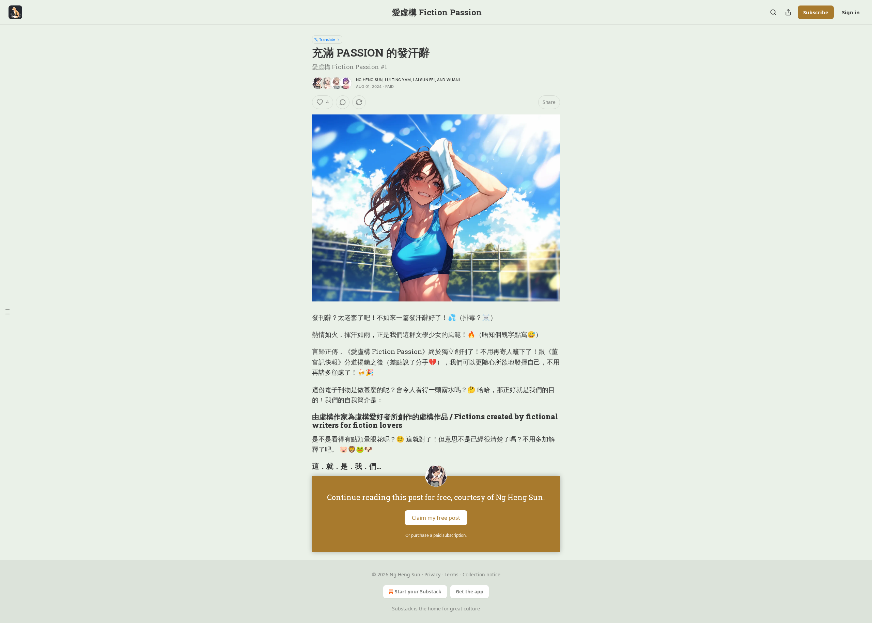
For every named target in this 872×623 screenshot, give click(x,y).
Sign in (851, 12)
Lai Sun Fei (424, 79)
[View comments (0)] (342, 102)
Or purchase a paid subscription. (436, 535)
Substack (402, 608)
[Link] (302, 421)
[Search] (773, 12)
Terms (451, 574)
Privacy (432, 574)
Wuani (453, 79)
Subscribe (815, 12)
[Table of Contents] (7, 311)
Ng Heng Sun (369, 79)
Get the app (469, 591)
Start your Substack (418, 591)
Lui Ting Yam (398, 79)
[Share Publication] (788, 12)
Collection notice (481, 574)
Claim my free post (436, 517)
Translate (327, 39)
